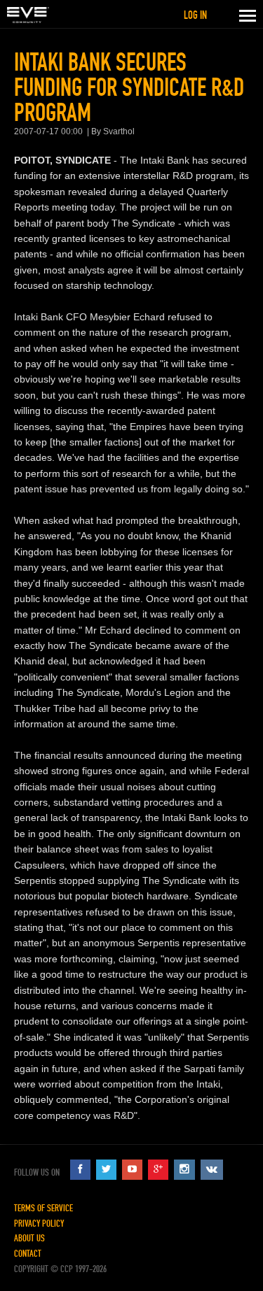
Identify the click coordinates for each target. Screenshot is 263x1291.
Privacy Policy (39, 1223)
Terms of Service (43, 1208)
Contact (27, 1254)
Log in (195, 15)
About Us (29, 1238)
